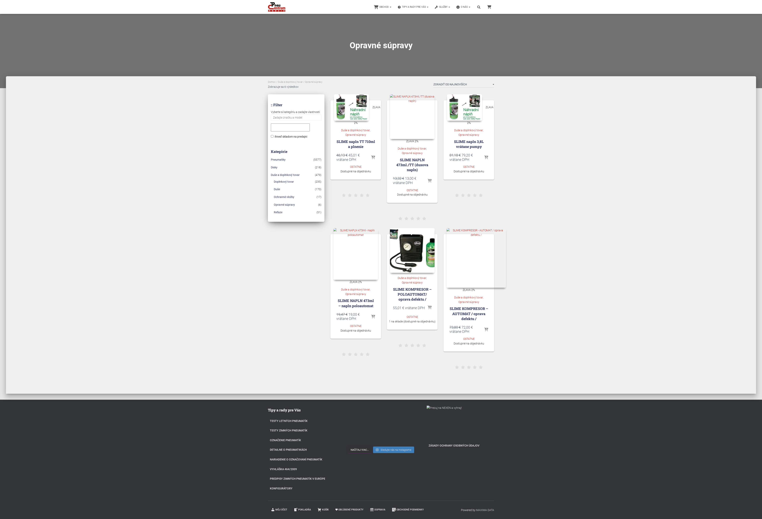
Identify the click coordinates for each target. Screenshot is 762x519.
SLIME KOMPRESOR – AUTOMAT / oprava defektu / (469, 313)
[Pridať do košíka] (373, 158)
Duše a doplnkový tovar (290, 82)
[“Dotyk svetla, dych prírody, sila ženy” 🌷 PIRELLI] (358, 414)
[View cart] (489, 7)
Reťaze (278, 212)
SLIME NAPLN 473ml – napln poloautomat (356, 303)
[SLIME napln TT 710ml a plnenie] (351, 107)
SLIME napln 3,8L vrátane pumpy (469, 144)
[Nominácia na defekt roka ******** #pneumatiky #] (358, 439)
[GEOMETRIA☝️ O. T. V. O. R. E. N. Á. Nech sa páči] (381, 439)
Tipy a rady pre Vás (414, 7)
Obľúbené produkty (350, 509)
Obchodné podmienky (410, 509)
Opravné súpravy (284, 204)
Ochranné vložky (284, 197)
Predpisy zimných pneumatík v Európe (297, 478)
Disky (274, 167)
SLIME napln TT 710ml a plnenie (356, 144)
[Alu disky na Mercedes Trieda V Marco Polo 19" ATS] (381, 426)
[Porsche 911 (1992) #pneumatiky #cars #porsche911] (358, 426)
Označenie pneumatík (285, 440)
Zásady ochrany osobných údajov (454, 445)
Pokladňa (304, 509)
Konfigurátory (281, 488)
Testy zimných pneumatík (288, 430)
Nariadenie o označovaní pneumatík (296, 459)
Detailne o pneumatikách (288, 449)
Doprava (379, 509)
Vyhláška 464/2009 (283, 469)
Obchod (384, 7)
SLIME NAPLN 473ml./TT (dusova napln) (412, 164)
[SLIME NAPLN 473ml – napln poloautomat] (355, 254)
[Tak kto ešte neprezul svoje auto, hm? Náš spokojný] (403, 426)
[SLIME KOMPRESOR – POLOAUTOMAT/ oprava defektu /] (412, 250)
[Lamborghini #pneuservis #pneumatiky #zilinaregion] (381, 414)
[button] (390, 7)
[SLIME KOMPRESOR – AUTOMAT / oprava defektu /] (476, 258)
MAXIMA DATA (485, 510)
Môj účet (281, 509)
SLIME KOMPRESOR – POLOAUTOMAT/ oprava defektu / (412, 294)
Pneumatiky (278, 159)
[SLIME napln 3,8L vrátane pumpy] (464, 107)
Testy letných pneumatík (289, 421)
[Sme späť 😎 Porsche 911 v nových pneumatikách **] (403, 414)
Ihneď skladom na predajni (291, 136)
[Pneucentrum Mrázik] (277, 7)
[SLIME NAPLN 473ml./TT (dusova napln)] (412, 116)
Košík (325, 509)
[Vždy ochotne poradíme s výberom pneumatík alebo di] (403, 439)
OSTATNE (356, 166)
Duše (277, 189)
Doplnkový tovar (284, 181)
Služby (443, 7)
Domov (272, 82)
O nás (464, 7)
